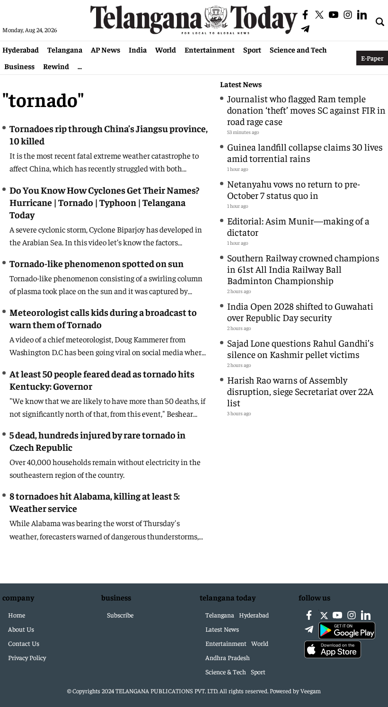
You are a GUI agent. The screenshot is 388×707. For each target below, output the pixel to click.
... (80, 66)
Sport (252, 49)
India (138, 49)
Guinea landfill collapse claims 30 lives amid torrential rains (305, 152)
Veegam (310, 691)
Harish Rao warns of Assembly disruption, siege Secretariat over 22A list (300, 391)
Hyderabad (20, 49)
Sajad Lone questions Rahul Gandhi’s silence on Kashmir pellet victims (300, 348)
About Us (21, 629)
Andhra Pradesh (227, 657)
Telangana (64, 49)
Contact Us (23, 643)
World (165, 49)
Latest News (241, 84)
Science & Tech (225, 671)
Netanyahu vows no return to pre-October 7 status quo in (293, 189)
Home (16, 614)
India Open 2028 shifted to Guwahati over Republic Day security (300, 311)
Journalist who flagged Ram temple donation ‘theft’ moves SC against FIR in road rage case (306, 109)
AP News (105, 49)
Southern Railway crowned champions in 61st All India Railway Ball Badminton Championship (303, 268)
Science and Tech (298, 49)
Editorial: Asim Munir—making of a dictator (298, 226)
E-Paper (372, 58)
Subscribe (120, 614)
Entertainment (210, 49)
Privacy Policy (27, 657)
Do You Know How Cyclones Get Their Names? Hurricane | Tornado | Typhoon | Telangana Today (104, 202)
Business (19, 66)
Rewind (56, 66)
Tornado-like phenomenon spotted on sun (96, 263)
